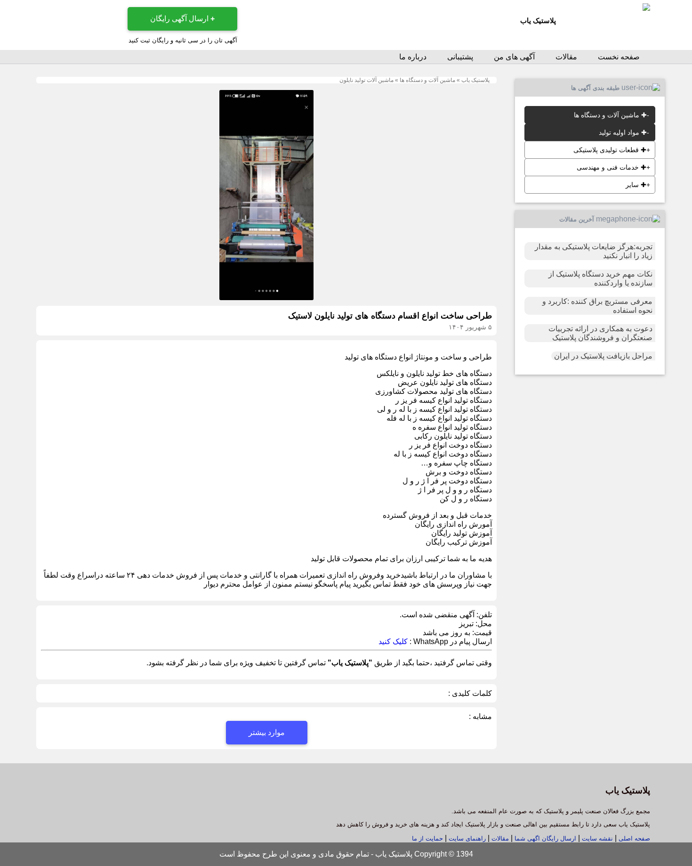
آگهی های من (514, 57)
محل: (483, 624)
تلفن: (483, 615)
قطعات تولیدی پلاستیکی (609, 150)
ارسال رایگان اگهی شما (545, 838)
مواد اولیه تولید (623, 132)
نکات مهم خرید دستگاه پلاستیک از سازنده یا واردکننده (600, 278)
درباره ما (412, 57)
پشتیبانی (460, 57)
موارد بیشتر (267, 732)
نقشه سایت (596, 838)
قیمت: (481, 633)
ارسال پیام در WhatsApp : (450, 641)
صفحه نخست (619, 57)
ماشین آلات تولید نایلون (366, 80)
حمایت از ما (427, 838)
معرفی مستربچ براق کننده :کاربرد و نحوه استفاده (597, 305)
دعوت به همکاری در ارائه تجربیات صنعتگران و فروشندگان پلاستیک (600, 333)
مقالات (566, 57)
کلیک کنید (393, 641)
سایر (636, 184)
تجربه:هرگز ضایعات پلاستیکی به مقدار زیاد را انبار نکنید (593, 251)
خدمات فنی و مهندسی (611, 167)
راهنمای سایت (466, 838)
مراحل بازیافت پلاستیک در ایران (603, 356)
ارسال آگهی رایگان (182, 19)
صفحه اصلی (634, 838)
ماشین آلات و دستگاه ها (427, 80)
